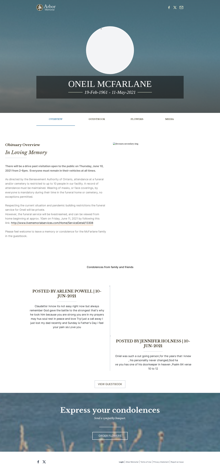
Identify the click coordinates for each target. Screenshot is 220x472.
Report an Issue (177, 462)
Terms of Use (145, 462)
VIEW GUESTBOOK (110, 384)
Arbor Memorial (132, 462)
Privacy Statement (161, 462)
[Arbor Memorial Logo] (46, 7)
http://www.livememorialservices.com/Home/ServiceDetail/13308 (52, 222)
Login (121, 462)
